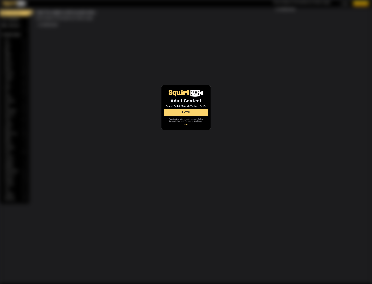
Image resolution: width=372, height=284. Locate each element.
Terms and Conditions (193, 121)
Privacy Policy (174, 121)
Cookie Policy (197, 119)
